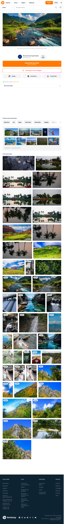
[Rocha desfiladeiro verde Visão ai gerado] (17, 232)
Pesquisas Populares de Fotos (24, 499)
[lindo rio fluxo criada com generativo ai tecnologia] (54, 302)
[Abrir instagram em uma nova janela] (22, 517)
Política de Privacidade (54, 518)
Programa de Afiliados (24, 489)
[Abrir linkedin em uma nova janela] (25, 517)
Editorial (31, 3)
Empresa (5, 490)
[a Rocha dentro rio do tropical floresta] (47, 428)
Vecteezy (5, 485)
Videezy (5, 487)
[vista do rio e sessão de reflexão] (17, 179)
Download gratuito (32, 63)
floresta (54, 121)
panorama (28, 121)
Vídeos (23, 3)
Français (56, 492)
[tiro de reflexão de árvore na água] (47, 179)
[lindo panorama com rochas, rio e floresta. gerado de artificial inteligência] (31, 302)
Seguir (43, 57)
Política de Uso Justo (53, 519)
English (56, 482)
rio (14, 121)
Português (57, 487)
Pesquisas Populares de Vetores (24, 494)
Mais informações (8, 85)
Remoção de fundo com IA (6, 503)
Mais (55, 495)
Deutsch (56, 490)
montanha (38, 121)
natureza (6, 121)
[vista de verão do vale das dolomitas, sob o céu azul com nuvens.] (47, 249)
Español (56, 485)
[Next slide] (57, 122)
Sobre (40, 489)
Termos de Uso (44, 518)
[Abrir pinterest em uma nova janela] (27, 517)
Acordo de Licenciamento (25, 483)
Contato (40, 486)
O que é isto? (16, 82)
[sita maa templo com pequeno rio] (48, 162)
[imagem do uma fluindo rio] (33, 322)
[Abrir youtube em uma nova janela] (35, 517)
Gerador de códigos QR (6, 507)
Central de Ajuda (41, 483)
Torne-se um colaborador (41, 492)
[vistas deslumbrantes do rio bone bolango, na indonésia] (27, 356)
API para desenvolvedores (7, 495)
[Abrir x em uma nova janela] (33, 517)
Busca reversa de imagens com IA (7, 499)
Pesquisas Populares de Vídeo (24, 505)
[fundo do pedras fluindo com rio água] (18, 162)
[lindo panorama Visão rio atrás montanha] (17, 283)
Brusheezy (5, 482)
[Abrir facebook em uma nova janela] (19, 517)
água (19, 121)
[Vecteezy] (2, 2)
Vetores (8, 3)
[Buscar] (56, 7)
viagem (46, 121)
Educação (5, 492)
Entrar (56, 2)
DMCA (22, 486)
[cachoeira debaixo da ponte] (9, 302)
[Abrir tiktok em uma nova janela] (30, 517)
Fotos (15, 3)
